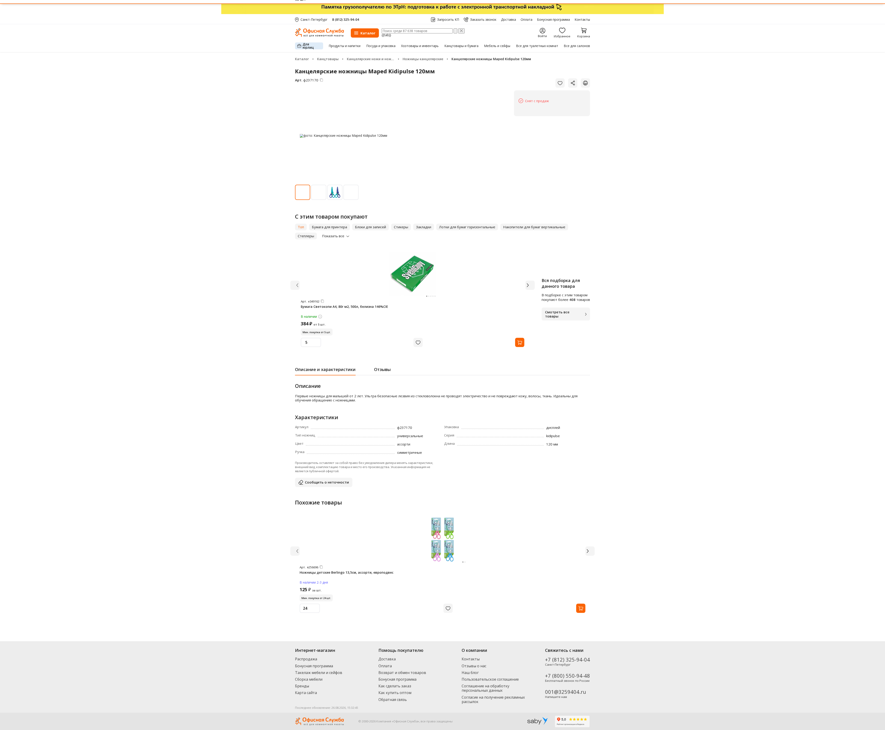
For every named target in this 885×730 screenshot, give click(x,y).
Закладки (423, 227)
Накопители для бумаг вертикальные (534, 227)
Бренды (302, 685)
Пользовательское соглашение (490, 679)
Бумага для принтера (329, 227)
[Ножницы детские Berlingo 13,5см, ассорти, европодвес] (442, 539)
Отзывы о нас (474, 665)
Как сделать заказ (394, 685)
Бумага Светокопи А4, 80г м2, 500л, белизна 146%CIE (344, 306)
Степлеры (306, 236)
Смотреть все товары (557, 314)
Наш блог (470, 672)
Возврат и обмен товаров (402, 672)
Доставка (508, 19)
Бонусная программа (553, 19)
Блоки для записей (370, 227)
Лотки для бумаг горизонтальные (467, 227)
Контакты (582, 19)
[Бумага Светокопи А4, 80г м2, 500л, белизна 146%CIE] (412, 274)
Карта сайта (306, 692)
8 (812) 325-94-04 (345, 19)
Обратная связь (392, 699)
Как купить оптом (394, 692)
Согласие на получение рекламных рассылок (493, 699)
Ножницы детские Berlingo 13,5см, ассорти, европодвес (346, 572)
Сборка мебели (308, 679)
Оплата (526, 19)
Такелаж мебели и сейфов (318, 672)
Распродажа (306, 659)
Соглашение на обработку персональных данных (485, 688)
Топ (301, 227)
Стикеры (401, 227)
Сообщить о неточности (327, 482)
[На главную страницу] (319, 35)
